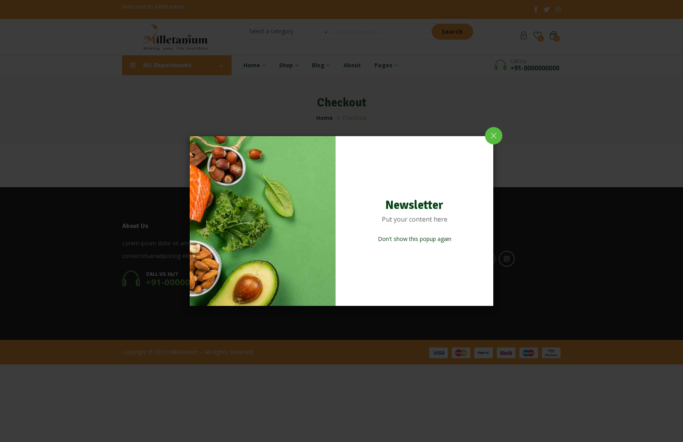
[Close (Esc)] (493, 135)
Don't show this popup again (414, 239)
